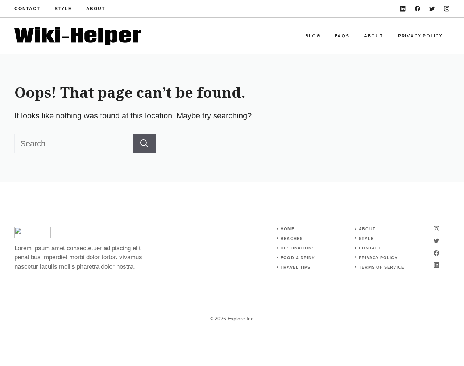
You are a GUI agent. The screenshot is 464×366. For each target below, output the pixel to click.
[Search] (144, 143)
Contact (27, 8)
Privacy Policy (420, 36)
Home (287, 229)
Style (63, 8)
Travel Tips (295, 267)
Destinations (298, 248)
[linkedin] (402, 8)
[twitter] (432, 8)
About (95, 8)
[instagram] (447, 8)
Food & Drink (298, 258)
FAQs (342, 36)
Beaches (292, 238)
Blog (312, 36)
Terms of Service (381, 267)
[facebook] (417, 8)
